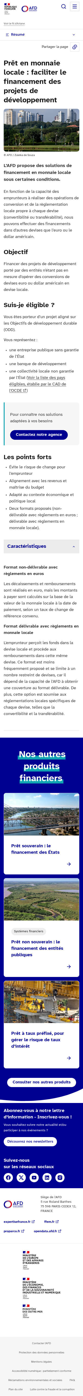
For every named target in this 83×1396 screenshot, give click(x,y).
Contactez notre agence (39, 435)
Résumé (18, 35)
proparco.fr (12, 1231)
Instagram (60, 1177)
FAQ (72, 1380)
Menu (74, 6)
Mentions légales (41, 1361)
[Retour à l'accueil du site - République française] (34, 9)
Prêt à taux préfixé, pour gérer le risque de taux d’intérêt (37, 1040)
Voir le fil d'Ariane (14, 23)
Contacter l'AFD (41, 1343)
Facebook (8, 1177)
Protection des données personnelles (41, 1352)
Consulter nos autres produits (42, 1082)
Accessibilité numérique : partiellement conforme (41, 1371)
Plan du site (16, 1389)
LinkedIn (47, 1177)
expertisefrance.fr (17, 1222)
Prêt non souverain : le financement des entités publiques (37, 948)
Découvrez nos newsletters (30, 1142)
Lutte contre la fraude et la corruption (52, 1389)
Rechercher (63, 6)
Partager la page (74, 47)
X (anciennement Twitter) (21, 1177)
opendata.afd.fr (45, 1231)
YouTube (34, 1177)
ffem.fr (49, 1222)
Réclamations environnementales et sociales (35, 1380)
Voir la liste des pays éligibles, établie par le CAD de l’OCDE (37, 384)
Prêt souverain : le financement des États (35, 849)
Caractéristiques (26, 546)
